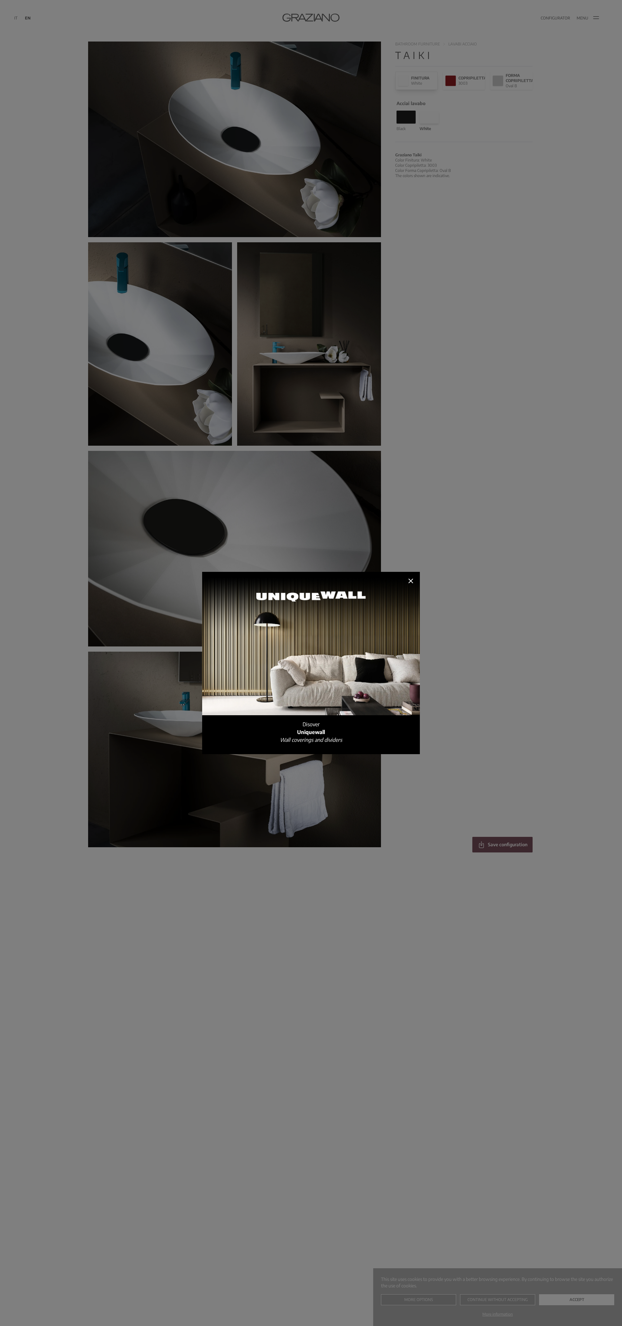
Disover (311, 732)
